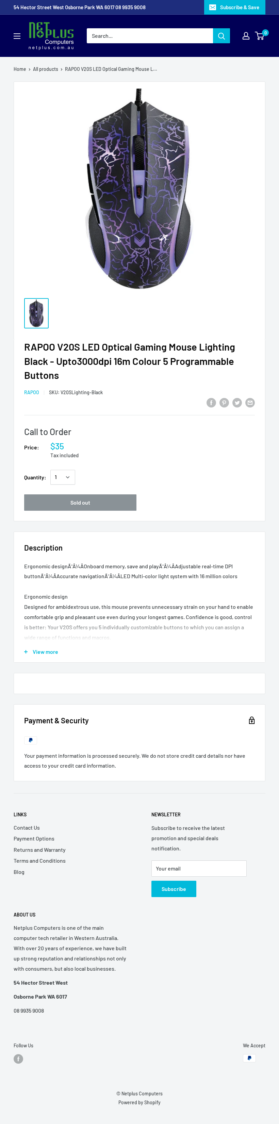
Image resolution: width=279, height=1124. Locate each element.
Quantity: (35, 477)
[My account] (246, 36)
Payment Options (34, 838)
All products (45, 69)
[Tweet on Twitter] (237, 402)
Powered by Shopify (139, 1102)
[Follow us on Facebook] (18, 1059)
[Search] (221, 35)
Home (20, 69)
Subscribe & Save (239, 7)
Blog (19, 871)
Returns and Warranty (40, 849)
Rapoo (31, 392)
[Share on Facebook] (211, 402)
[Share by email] (250, 402)
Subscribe (174, 889)
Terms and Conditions (40, 860)
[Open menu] (17, 36)
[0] (260, 36)
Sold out (80, 502)
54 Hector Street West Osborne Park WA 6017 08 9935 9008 (80, 7)
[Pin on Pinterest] (224, 402)
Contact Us (27, 827)
